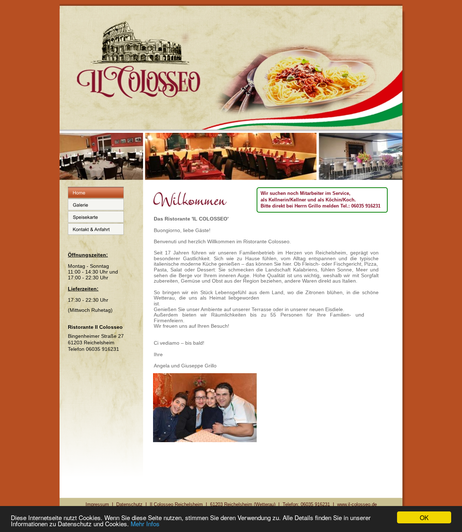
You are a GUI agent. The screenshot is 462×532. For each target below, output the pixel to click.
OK (424, 517)
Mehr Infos (145, 523)
